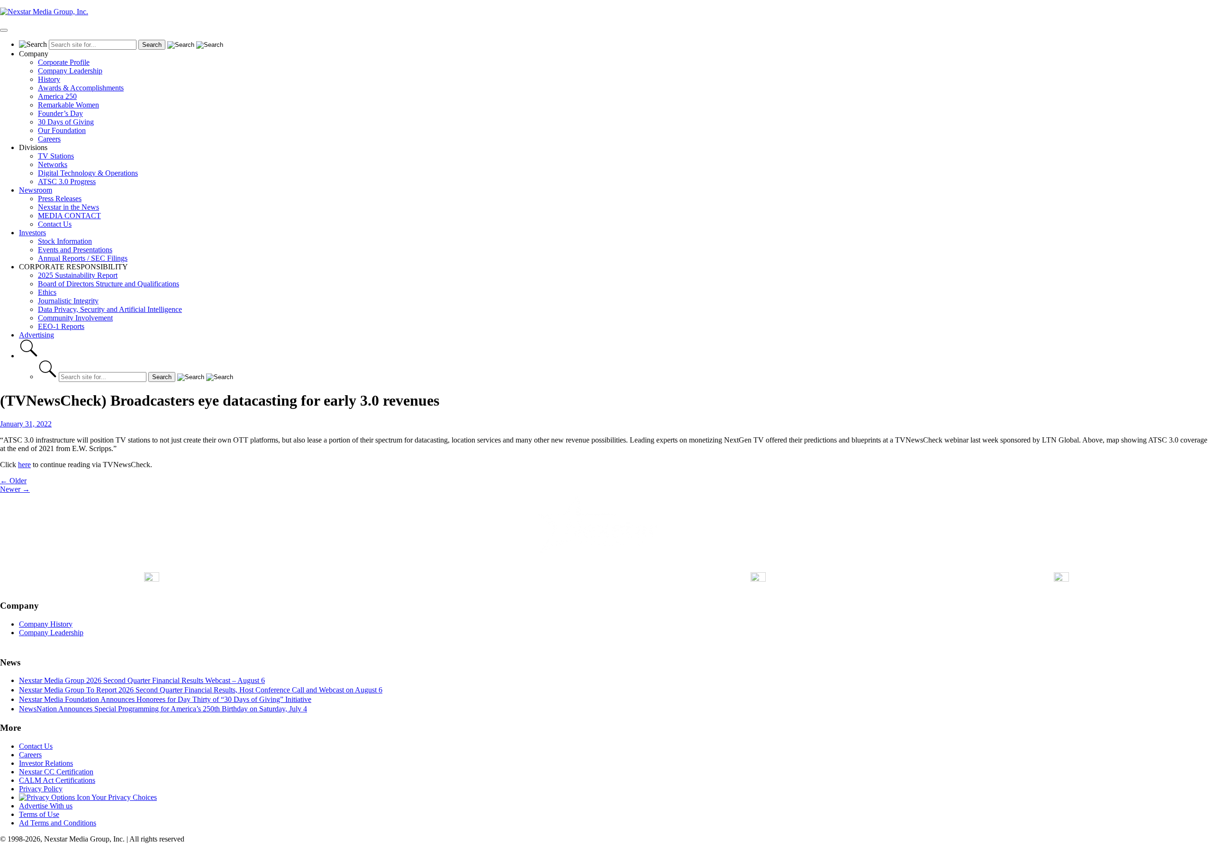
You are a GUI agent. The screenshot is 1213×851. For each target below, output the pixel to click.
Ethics (47, 292)
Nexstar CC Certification (56, 772)
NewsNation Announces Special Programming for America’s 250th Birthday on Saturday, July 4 (163, 709)
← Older (13, 481)
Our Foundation (62, 130)
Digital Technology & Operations (88, 173)
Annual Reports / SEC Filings (82, 258)
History (49, 79)
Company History (45, 624)
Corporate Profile (64, 62)
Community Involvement (75, 318)
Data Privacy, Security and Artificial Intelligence (110, 309)
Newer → (15, 489)
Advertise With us (45, 806)
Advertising (36, 335)
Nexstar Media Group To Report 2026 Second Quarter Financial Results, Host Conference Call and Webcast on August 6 (200, 690)
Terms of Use (39, 814)
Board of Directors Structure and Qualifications (108, 284)
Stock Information (65, 241)
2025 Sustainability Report (78, 275)
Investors (32, 233)
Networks (52, 164)
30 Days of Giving (66, 122)
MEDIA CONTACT (69, 216)
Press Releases (59, 199)
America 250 (57, 96)
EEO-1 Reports (61, 326)
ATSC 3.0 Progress (67, 181)
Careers (49, 139)
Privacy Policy (41, 789)
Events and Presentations (75, 250)
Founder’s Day (60, 113)
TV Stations (56, 156)
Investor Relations (46, 763)
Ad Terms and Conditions (57, 823)
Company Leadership (70, 71)
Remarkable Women (68, 105)
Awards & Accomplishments (81, 88)
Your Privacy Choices (123, 797)
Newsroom (35, 190)
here (24, 465)
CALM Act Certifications (57, 780)
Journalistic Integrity (68, 301)
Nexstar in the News (68, 207)
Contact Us (55, 224)
